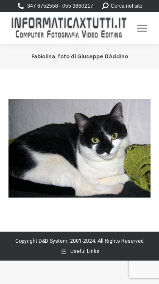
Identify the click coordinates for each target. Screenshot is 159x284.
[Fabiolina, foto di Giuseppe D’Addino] (79, 148)
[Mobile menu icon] (142, 28)
